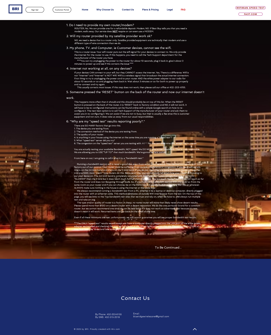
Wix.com (115, 329)
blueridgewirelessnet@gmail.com (151, 316)
